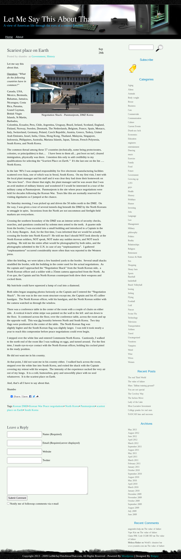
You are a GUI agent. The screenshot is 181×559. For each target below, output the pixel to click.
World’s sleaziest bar (153, 542)
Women (131, 362)
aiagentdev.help (134, 529)
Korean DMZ (20, 406)
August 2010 (133, 477)
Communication (134, 118)
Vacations (132, 341)
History (51, 56)
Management (133, 224)
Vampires (132, 345)
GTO (130, 183)
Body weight (133, 97)
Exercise (131, 158)
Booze (130, 102)
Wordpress (127, 556)
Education (132, 138)
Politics (131, 236)
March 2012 (133, 443)
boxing (131, 289)
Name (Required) (52, 434)
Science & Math (135, 257)
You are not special (136, 389)
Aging (130, 85)
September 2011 (135, 446)
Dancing (131, 150)
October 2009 (134, 501)
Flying (130, 297)
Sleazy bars (133, 269)
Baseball (131, 277)
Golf (130, 305)
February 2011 (134, 463)
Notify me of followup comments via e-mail (34, 503)
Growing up (133, 179)
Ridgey (155, 556)
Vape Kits (132, 532)
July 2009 (132, 511)
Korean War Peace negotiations (46, 406)
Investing (132, 208)
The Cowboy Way (136, 394)
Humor (131, 203)
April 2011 (132, 456)
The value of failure (136, 381)
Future (130, 171)
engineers (132, 143)
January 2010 (133, 491)
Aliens (130, 89)
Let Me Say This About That (48, 18)
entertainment (133, 147)
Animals (131, 93)
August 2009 (133, 508)
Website (47, 451)
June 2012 (132, 436)
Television (132, 322)
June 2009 (132, 514)
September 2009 (135, 504)
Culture (131, 122)
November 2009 (135, 497)
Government (38, 56)
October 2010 (134, 470)
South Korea (31, 410)
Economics (132, 134)
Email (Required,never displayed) (61, 442)
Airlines (131, 329)
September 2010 (135, 474)
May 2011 (132, 453)
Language (132, 216)
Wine (130, 354)
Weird (130, 350)
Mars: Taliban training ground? (141, 385)
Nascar (131, 309)
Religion (131, 249)
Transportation (134, 326)
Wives (130, 358)
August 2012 (133, 433)
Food (130, 166)
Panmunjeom (88, 406)
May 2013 (132, 429)
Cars (130, 110)
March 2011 (133, 460)
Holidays (132, 199)
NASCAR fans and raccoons (140, 414)
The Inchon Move (135, 398)
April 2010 (132, 484)
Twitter (46, 460)
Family (131, 162)
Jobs (130, 212)
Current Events (134, 126)
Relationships (133, 244)
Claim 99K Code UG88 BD (140, 536)
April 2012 (132, 439)
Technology (133, 318)
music (130, 154)
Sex (129, 261)
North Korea (72, 406)
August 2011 (133, 450)
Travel (130, 333)
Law (130, 220)
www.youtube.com (136, 546)
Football (131, 301)
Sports (130, 273)
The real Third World (137, 377)
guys (130, 187)
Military (131, 228)
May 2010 (132, 480)
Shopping (132, 265)
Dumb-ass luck (134, 130)
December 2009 (134, 494)
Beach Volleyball (135, 285)
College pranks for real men (140, 410)
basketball (132, 281)
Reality (131, 240)
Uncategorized (134, 337)
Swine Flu (132, 313)
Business (132, 106)
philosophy (132, 232)
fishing (131, 293)
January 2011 (133, 467)
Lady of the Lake (135, 402)
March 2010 (133, 487)
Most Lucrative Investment (139, 406)
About (19, 37)
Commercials (133, 114)
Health (130, 191)
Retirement (132, 253)
